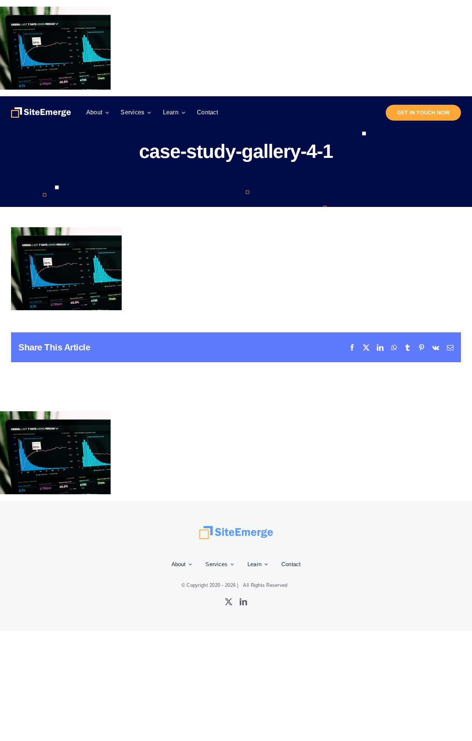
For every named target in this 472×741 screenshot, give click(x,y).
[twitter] (228, 602)
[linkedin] (243, 602)
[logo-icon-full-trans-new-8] (41, 110)
